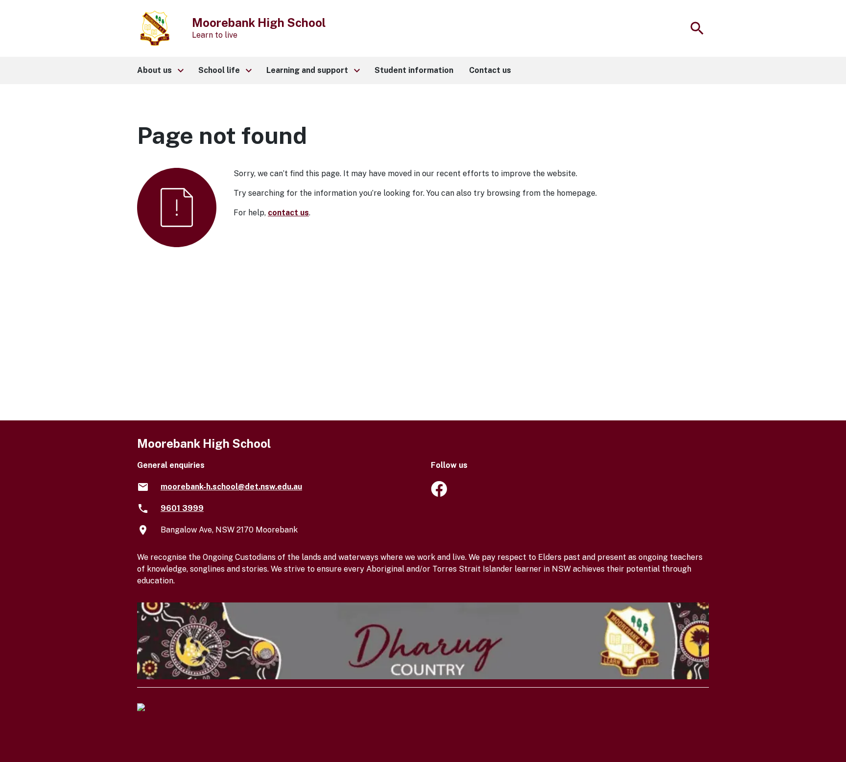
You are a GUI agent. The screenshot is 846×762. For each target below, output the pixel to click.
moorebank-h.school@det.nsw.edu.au (231, 486)
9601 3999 (182, 508)
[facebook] (439, 494)
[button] (159, 70)
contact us (288, 212)
